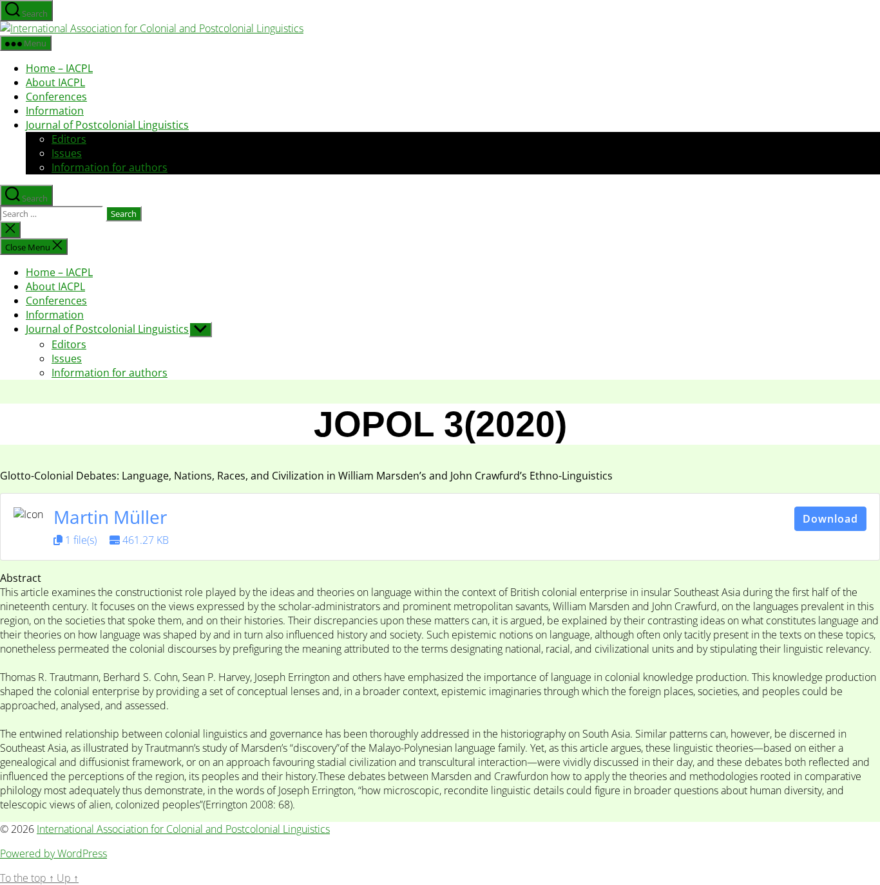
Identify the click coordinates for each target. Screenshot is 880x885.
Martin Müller (110, 517)
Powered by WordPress (53, 853)
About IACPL (55, 82)
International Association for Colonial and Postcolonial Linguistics (183, 829)
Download (830, 519)
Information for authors (109, 167)
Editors (69, 139)
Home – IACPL (59, 68)
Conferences (56, 96)
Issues (67, 153)
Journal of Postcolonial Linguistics (107, 125)
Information (55, 111)
